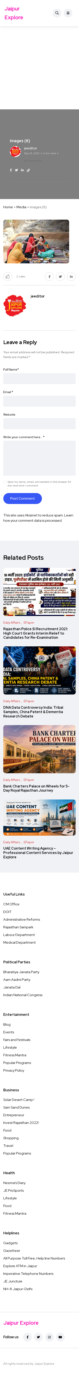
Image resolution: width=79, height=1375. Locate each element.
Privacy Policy (13, 1070)
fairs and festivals (16, 1039)
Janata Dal (11, 987)
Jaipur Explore (13, 13)
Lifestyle (10, 1047)
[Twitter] (38, 1337)
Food (7, 1130)
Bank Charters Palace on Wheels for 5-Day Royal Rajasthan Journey (36, 788)
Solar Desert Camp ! (18, 1099)
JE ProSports (13, 1190)
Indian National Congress (22, 995)
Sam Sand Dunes (16, 1107)
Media (21, 207)
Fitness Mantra (14, 1055)
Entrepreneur (13, 1115)
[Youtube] (60, 1337)
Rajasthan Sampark (18, 927)
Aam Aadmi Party (16, 979)
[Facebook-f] (27, 1337)
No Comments (32, 161)
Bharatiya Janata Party (21, 972)
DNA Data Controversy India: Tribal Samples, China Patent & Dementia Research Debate (33, 712)
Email (8, 392)
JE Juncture (12, 1281)
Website (9, 414)
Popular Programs (17, 1062)
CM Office (11, 904)
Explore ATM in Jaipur (20, 1266)
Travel (8, 1145)
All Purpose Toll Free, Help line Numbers (34, 1258)
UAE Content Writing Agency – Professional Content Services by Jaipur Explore (38, 852)
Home (8, 207)
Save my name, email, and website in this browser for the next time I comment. (39, 483)
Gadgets (10, 1243)
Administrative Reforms (21, 919)
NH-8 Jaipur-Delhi (17, 1289)
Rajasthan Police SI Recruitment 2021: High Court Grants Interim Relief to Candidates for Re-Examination (35, 633)
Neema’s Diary (14, 1183)
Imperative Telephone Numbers (28, 1273)
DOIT (7, 912)
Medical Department (19, 942)
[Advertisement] (39, 67)
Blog (7, 1024)
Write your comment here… (24, 437)
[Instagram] (49, 1337)
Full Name (11, 369)
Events (8, 1032)
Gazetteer (11, 1250)
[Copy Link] (28, 170)
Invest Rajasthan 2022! (21, 1122)
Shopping (11, 1138)
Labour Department (19, 934)
